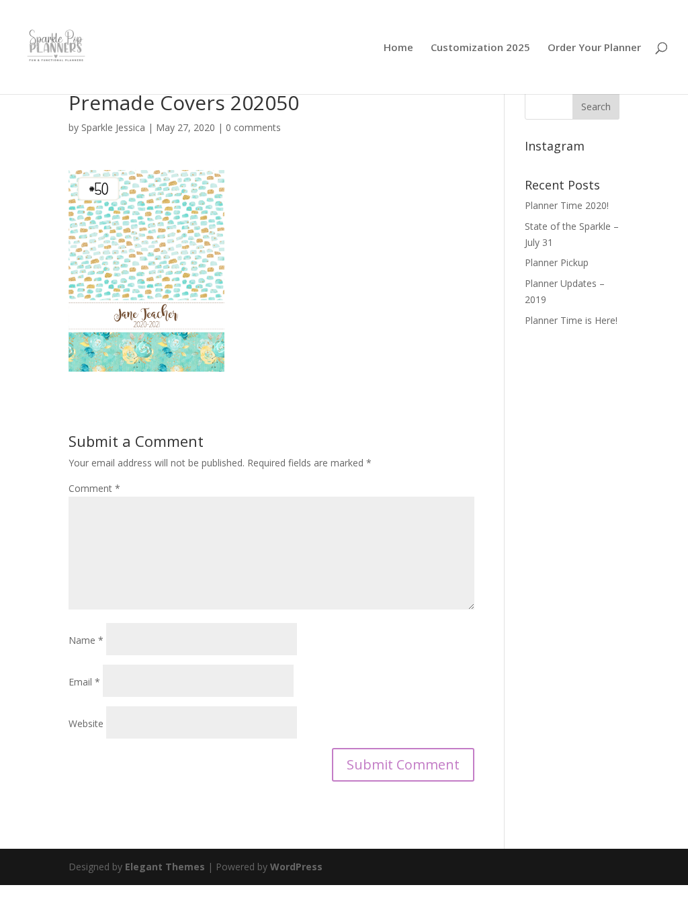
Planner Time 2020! (567, 205)
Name (86, 640)
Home (398, 48)
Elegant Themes (165, 866)
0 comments (253, 127)
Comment (94, 488)
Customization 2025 (480, 48)
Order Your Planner (594, 48)
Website (86, 723)
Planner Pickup (557, 262)
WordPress (296, 866)
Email (84, 681)
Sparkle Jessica (113, 127)
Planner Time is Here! (571, 320)
